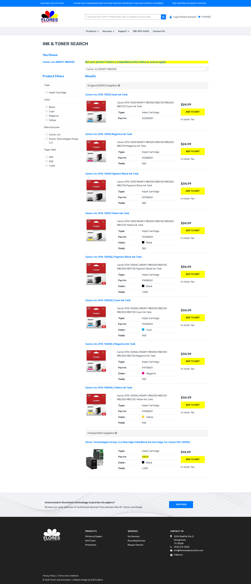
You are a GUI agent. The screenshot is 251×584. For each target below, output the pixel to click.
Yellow (52, 120)
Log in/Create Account (184, 17)
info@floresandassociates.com (188, 550)
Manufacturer (52, 127)
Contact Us (176, 531)
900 (51, 161)
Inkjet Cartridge (57, 92)
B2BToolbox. (97, 579)
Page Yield (50, 149)
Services (133, 531)
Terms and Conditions (68, 575)
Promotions (90, 545)
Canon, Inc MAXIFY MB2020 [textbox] (102, 69)
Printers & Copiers (93, 536)
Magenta (54, 115)
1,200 (52, 165)
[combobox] (146, 69)
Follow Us (178, 555)
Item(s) (206, 16)
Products (91, 531)
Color (47, 99)
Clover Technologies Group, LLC (64, 141)
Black (52, 107)
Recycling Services (136, 541)
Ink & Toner (90, 541)
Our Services (133, 536)
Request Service (135, 545)
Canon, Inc (55, 134)
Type (47, 85)
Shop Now (181, 504)
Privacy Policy (49, 575)
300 (51, 157)
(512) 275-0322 (57, 3)
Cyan (52, 111)
